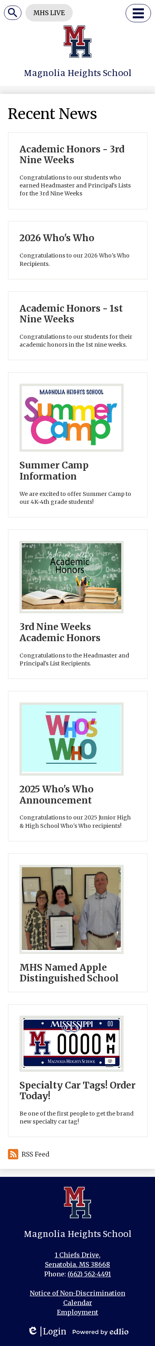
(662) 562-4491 (89, 1274)
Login (46, 1331)
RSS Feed (35, 1154)
